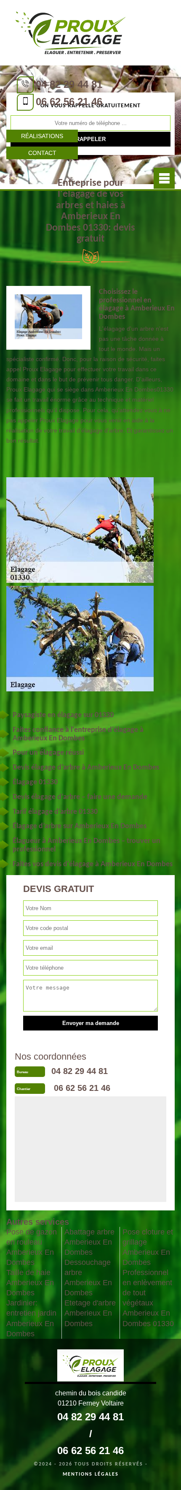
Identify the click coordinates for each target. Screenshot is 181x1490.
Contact (42, 153)
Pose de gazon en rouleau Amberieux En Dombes (31, 1247)
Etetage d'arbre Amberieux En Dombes (90, 1313)
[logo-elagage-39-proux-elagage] (90, 1366)
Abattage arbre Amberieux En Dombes (89, 1242)
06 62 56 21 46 (69, 101)
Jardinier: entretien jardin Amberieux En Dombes (31, 1318)
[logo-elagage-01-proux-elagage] (70, 31)
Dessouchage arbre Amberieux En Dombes (88, 1277)
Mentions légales (91, 1474)
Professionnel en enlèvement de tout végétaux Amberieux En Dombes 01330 (148, 1297)
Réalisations (42, 136)
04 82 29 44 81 (69, 84)
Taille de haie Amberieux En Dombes (30, 1282)
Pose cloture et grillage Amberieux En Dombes (147, 1247)
